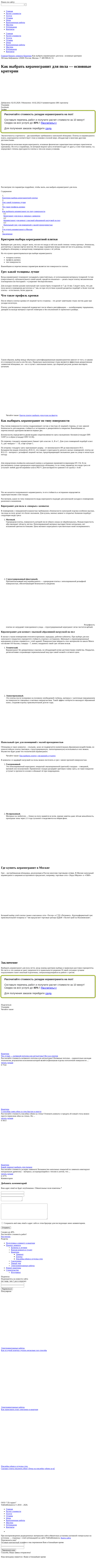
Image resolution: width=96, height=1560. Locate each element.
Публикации (11, 27)
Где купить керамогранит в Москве (17, 229)
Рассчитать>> (49, 122)
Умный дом (16, 1263)
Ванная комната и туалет (21, 1250)
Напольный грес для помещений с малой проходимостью (28, 225)
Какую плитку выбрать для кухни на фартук (39, 415)
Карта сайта (66, 1538)
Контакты (10, 29)
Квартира (5, 1054)
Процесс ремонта (13, 1245)
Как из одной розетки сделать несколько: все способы (24, 1350)
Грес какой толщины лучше (14, 202)
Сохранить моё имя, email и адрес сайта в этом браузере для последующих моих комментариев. (44, 1223)
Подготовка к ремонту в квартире (20, 1243)
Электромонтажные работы (23, 1266)
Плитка (19, 1257)
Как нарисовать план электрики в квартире (19, 1409)
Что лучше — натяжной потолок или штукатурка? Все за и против (29, 1056)
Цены (8, 20)
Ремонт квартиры (13, 1268)
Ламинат (20, 1254)
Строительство (12, 1270)
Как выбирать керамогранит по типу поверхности (23, 211)
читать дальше (7, 1063)
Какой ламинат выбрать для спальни (16, 1167)
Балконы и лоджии (19, 1248)
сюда (48, 128)
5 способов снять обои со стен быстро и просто (21, 1111)
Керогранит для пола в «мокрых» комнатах (22, 216)
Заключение (7, 234)
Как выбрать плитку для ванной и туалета (38, 756)
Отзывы (9, 18)
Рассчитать (5, 1237)
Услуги (9, 16)
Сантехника (16, 1261)
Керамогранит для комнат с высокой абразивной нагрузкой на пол (32, 220)
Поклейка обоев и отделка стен (29, 1259)
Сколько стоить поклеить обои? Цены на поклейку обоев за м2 (28, 1468)
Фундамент (16, 1272)
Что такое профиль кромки (13, 207)
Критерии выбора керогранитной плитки (20, 198)
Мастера (9, 25)
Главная (9, 11)
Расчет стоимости (13, 13)
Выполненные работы (15, 22)
